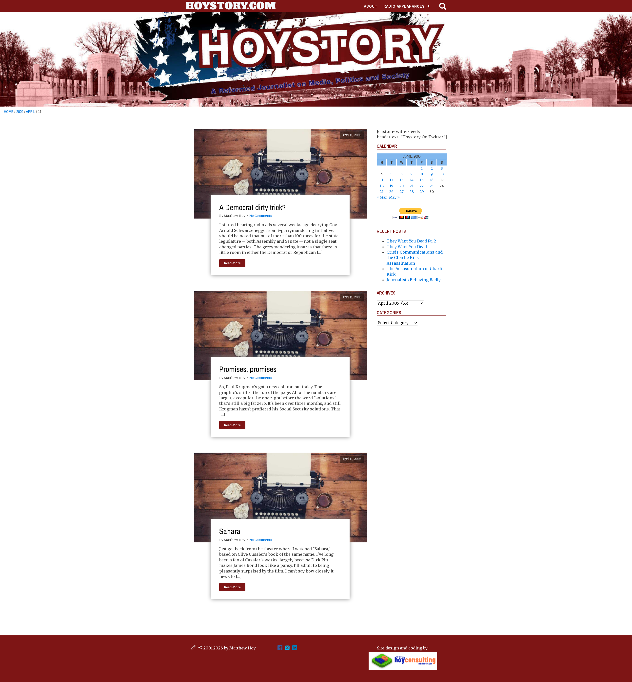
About (370, 6)
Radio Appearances (404, 6)
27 (402, 191)
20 (401, 186)
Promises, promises (247, 369)
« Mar (382, 197)
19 (391, 186)
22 (422, 186)
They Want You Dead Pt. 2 (411, 241)
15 (422, 180)
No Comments (260, 216)
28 (412, 191)
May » (394, 197)
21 (412, 186)
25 (382, 191)
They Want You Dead (407, 246)
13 (401, 180)
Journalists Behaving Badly (414, 279)
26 (391, 191)
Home (8, 111)
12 (391, 180)
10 (442, 174)
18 (382, 186)
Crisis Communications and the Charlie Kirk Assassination (415, 258)
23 (432, 186)
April (30, 111)
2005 (19, 111)
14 (412, 180)
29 (422, 191)
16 (432, 180)
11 (381, 180)
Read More (232, 263)
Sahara (229, 531)
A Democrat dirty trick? (252, 207)
